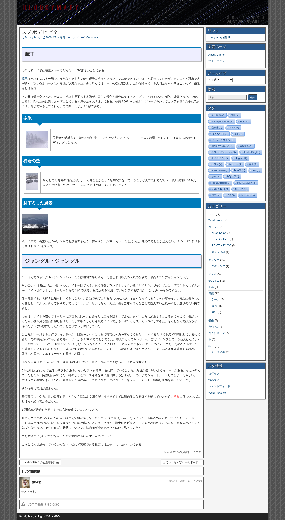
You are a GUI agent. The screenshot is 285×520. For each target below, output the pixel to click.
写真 (233, 176)
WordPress (215, 220)
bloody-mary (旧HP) (219, 37)
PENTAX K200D (221, 245)
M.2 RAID (248, 195)
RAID (244, 121)
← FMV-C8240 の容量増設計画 (40, 462)
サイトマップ (216, 60)
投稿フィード (216, 380)
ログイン (213, 373)
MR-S (239, 170)
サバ (216, 176)
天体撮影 (218, 115)
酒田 (252, 164)
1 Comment (91, 37)
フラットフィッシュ (224, 152)
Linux (211, 214)
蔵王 (25, 78)
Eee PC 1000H (246, 182)
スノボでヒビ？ (40, 32)
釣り (211, 346)
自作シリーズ (216, 333)
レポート (235, 164)
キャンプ (213, 260)
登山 (211, 320)
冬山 (238, 134)
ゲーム (216, 299)
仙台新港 (246, 146)
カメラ (212, 226)
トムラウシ (220, 158)
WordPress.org (217, 392)
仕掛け (241, 188)
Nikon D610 (219, 232)
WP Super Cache (222, 121)
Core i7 (234, 127)
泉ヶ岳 (217, 127)
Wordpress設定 (222, 146)
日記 (211, 293)
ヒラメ (217, 164)
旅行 (214, 312)
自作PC (213, 326)
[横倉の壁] (32, 189)
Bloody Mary (32, 37)
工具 (211, 287)
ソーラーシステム (222, 140)
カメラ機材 (218, 252)
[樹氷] (37, 147)
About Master (216, 54)
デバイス (213, 280)
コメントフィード (219, 386)
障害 (234, 115)
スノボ (75, 37)
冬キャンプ (218, 266)
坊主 (216, 195)
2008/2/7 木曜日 (55, 37)
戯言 (214, 305)
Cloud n (220, 188)
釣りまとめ (218, 351)
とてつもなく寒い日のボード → (182, 462)
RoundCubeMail (221, 183)
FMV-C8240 (219, 170)
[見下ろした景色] (35, 233)
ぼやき (219, 133)
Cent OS (251, 152)
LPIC (231, 195)
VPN (256, 170)
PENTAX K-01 (220, 239)
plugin (241, 158)
